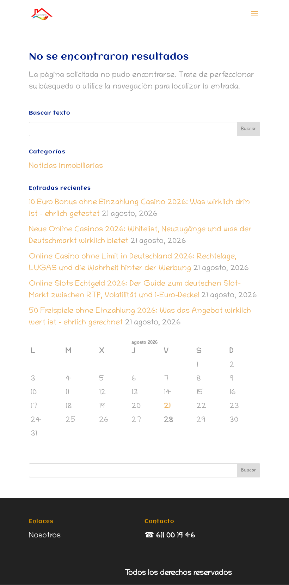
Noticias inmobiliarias (66, 166)
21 (167, 406)
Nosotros (45, 536)
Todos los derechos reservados (178, 573)
